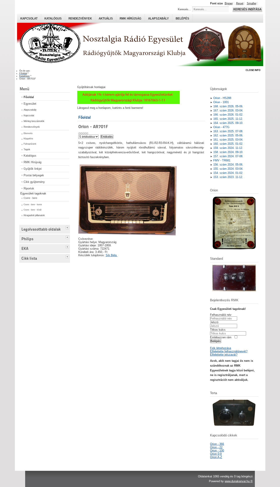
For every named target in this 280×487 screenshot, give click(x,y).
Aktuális (106, 18)
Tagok (27, 149)
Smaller (251, 3)
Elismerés (28, 133)
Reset (239, 3)
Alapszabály (158, 18)
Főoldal (29, 97)
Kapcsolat (29, 18)
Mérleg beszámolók (34, 121)
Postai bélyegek (34, 175)
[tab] (68, 227)
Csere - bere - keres (33, 204)
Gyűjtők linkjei (33, 168)
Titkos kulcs (218, 329)
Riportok (29, 188)
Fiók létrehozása (220, 348)
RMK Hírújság (32, 162)
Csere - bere (30, 198)
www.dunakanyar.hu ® (239, 481)
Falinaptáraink (30, 144)
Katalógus (53, 18)
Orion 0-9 (216, 453)
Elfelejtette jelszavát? (223, 354)
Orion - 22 (216, 447)
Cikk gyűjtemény (34, 182)
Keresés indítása (247, 9)
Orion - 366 (217, 444)
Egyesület (30, 103)
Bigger (229, 3)
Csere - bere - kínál (32, 210)
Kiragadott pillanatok (34, 215)
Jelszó (214, 322)
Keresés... (184, 9)
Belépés (182, 18)
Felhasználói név (220, 314)
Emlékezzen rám (220, 337)
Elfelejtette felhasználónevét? (228, 351)
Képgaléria (28, 139)
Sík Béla (111, 255)
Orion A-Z (216, 457)
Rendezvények (80, 18)
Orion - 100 (217, 450)
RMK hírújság (130, 18)
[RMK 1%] (128, 103)
